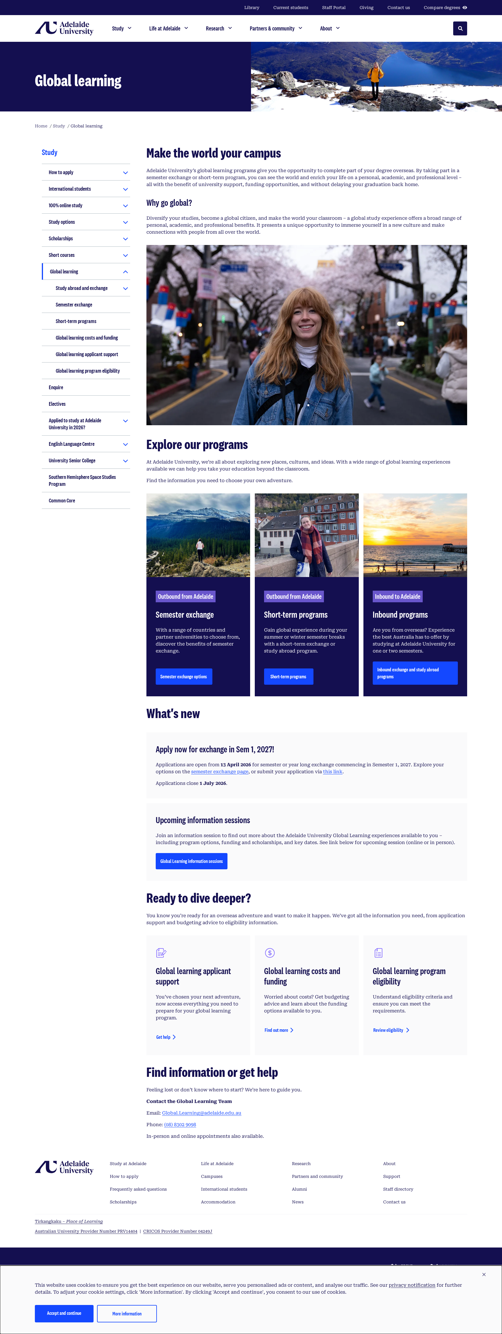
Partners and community (317, 1176)
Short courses (62, 255)
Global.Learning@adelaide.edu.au (201, 1113)
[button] (484, 1274)
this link (333, 771)
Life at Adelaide (217, 1163)
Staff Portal (334, 7)
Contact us (399, 7)
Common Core (62, 500)
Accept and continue (64, 1313)
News (298, 1202)
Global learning (64, 271)
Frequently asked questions (138, 1189)
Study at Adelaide (128, 1163)
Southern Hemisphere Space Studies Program (82, 480)
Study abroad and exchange (81, 288)
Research (301, 1163)
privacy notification (412, 1285)
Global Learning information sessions (191, 863)
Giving (367, 7)
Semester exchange (74, 304)
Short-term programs (76, 321)
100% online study (66, 205)
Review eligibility (388, 1030)
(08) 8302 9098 (180, 1124)
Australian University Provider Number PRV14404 (86, 1231)
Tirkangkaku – (69, 1221)
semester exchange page (219, 771)
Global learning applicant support (87, 354)
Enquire (56, 387)
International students (70, 188)
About (389, 1163)
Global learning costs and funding (87, 337)
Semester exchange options (184, 676)
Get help (163, 1037)
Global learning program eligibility (88, 370)
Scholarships (61, 238)
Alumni (299, 1189)
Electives (57, 404)
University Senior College (72, 460)
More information (126, 1313)
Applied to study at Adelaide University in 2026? (75, 424)
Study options (62, 222)
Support (391, 1176)
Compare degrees (442, 7)
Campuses (212, 1176)
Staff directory (398, 1189)
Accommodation (218, 1202)
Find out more (276, 1030)
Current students (290, 7)
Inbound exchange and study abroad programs (408, 673)
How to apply (61, 172)
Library (251, 7)
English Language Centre (71, 444)
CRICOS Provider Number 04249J (177, 1231)
